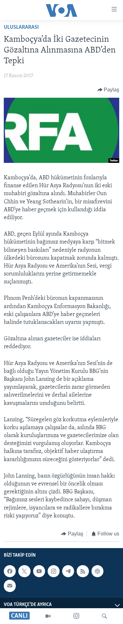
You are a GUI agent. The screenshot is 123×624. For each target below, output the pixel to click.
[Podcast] (97, 571)
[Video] (47, 616)
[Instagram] (76, 616)
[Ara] (104, 616)
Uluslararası (21, 27)
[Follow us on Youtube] (39, 571)
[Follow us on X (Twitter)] (24, 571)
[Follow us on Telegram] (68, 571)
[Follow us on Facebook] (10, 571)
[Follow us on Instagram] (54, 571)
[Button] (108, 90)
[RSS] (83, 571)
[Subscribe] (10, 586)
